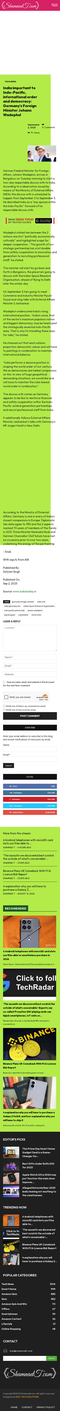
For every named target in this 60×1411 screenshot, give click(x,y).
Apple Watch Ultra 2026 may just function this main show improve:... (39, 1178)
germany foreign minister (23, 601)
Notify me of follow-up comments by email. (26, 706)
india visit (41, 601)
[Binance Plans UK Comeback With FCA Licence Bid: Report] (29, 1044)
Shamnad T (9, 847)
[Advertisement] (30, 42)
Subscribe (50, 812)
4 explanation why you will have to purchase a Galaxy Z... (24, 887)
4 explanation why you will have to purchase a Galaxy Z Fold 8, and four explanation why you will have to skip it (29, 1116)
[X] (38, 140)
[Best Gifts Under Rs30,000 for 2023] (11, 1165)
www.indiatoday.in (24, 591)
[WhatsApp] (52, 140)
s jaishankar (23, 615)
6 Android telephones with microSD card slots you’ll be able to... (28, 841)
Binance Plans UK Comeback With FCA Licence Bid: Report (27, 872)
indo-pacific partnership (14, 610)
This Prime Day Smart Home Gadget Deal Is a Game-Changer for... (38, 1152)
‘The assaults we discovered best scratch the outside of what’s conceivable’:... (28, 857)
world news (36, 615)
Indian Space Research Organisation (39, 606)
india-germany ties (12, 606)
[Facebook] (31, 140)
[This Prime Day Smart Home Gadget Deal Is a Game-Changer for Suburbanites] (11, 1152)
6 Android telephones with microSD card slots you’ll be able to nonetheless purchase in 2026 (29, 955)
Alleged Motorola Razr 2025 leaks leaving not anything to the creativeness (39, 1191)
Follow (51, 793)
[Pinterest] (45, 140)
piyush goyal (9, 615)
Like (53, 786)
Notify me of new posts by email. (21, 710)
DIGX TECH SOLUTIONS (27, 1396)
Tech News (10, 81)
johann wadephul (35, 610)
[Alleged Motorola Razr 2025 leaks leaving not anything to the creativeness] (11, 1191)
